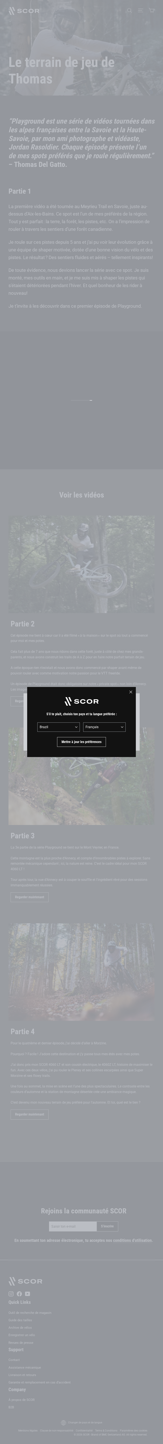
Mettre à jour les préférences (81, 742)
